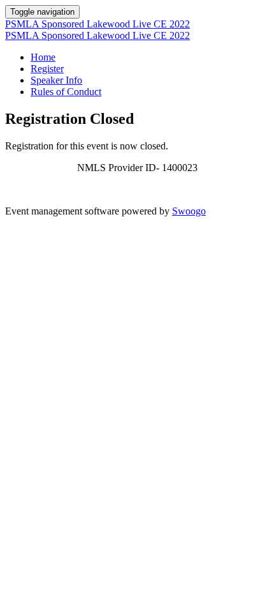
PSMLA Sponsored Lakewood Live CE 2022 (97, 24)
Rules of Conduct (66, 91)
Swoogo (189, 211)
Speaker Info (56, 80)
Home (43, 57)
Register (47, 68)
